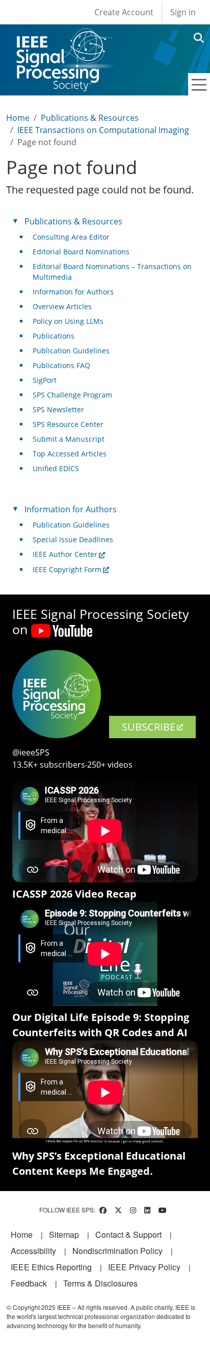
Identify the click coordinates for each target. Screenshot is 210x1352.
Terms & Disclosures (100, 1283)
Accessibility (33, 1251)
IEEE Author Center (65, 554)
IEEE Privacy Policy (144, 1267)
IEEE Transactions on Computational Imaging (103, 130)
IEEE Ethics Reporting (51, 1267)
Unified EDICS (56, 468)
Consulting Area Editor (71, 237)
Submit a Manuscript (68, 439)
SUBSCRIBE (148, 727)
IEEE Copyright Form (67, 569)
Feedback (29, 1283)
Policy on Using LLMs (68, 321)
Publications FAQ (61, 365)
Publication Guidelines (71, 350)
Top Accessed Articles (70, 453)
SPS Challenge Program (72, 395)
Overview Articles (62, 306)
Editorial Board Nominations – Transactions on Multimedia (112, 271)
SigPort (45, 380)
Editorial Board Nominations (81, 251)
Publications (53, 336)
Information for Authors (73, 291)
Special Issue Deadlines (73, 539)
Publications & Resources (90, 117)
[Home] (63, 38)
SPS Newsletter (58, 409)
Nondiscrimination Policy (117, 1251)
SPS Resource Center (68, 424)
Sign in (183, 12)
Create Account (123, 12)
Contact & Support (128, 1234)
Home (18, 117)
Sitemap (64, 1234)
